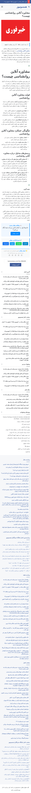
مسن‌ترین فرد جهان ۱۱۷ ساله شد (20, 565)
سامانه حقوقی (26, 443)
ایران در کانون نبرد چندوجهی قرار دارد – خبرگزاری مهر (15, 568)
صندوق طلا (27, 446)
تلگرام (25, 243)
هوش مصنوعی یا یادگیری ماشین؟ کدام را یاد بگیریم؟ (16, 762)
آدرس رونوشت (15, 264)
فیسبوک (6, 243)
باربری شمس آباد (26, 424)
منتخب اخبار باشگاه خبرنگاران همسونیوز (19, 742)
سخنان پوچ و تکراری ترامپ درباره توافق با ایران (17, 549)
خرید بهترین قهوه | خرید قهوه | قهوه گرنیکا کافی (19, 435)
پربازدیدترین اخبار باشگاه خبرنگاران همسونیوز (18, 537)
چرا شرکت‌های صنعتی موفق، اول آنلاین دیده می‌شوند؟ (15, 751)
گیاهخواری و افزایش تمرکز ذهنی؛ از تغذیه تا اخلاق (17, 769)
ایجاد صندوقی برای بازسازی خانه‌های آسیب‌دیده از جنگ (15, 556)
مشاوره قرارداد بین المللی (24, 449)
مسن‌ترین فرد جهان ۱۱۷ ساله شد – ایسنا (19, 563)
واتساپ (19, 243)
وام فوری (28, 451)
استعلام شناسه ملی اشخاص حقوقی (20, 772)
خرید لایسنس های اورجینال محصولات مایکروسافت (18, 438)
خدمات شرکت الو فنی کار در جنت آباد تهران (20, 432)
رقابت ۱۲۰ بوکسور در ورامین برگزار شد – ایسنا (17, 570)
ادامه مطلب (15, 233)
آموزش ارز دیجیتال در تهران (23, 421)
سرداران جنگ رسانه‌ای (23, 542)
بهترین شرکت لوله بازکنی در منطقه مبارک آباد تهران (18, 429)
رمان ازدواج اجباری (25, 440)
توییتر (12, 243)
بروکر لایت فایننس (25, 427)
